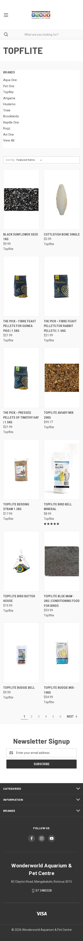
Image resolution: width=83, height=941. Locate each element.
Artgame (9, 98)
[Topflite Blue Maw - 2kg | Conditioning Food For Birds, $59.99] (62, 561)
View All (8, 140)
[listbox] (30, 160)
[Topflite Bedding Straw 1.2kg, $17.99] (21, 469)
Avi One (8, 134)
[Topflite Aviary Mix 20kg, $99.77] (62, 377)
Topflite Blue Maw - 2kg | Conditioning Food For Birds (62, 601)
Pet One (8, 86)
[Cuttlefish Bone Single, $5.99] (62, 199)
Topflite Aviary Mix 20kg (58, 415)
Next (70, 716)
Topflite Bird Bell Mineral (58, 506)
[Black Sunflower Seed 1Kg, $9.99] (21, 199)
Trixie (6, 110)
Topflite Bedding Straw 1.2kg (16, 506)
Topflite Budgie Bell (19, 688)
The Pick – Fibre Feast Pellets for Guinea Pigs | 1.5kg (19, 326)
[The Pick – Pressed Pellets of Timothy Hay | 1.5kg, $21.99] (21, 377)
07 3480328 (44, 890)
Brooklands (11, 116)
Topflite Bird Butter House (19, 598)
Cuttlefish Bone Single (62, 234)
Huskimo (9, 104)
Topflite (8, 92)
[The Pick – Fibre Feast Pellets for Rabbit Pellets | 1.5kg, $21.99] (62, 286)
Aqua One (10, 80)
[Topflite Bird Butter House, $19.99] (21, 561)
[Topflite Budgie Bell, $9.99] (21, 652)
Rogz (6, 128)
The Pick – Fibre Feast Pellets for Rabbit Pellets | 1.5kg (60, 326)
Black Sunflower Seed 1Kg (20, 237)
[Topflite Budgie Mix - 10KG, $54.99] (62, 652)
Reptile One (11, 122)
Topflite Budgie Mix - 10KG (59, 690)
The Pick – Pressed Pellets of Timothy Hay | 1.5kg (21, 417)
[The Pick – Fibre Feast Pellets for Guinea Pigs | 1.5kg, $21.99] (21, 286)
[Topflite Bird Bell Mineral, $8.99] (62, 469)
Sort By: (10, 159)
